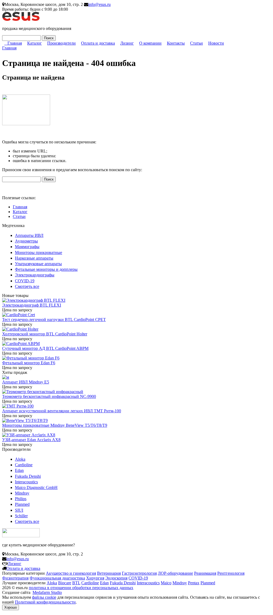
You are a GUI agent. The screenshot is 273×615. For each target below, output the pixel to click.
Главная (14, 43)
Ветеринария (109, 573)
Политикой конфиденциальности (45, 602)
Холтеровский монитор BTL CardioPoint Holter (44, 334)
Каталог (34, 43)
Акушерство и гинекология (71, 573)
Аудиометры (26, 241)
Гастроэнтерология (139, 573)
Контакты (176, 43)
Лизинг (127, 43)
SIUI (19, 510)
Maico (166, 583)
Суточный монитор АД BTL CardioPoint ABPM (45, 348)
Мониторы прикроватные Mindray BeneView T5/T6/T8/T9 (54, 425)
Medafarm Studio (47, 592)
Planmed (22, 504)
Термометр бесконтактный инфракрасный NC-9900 (49, 396)
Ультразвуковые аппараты (38, 263)
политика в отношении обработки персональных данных (81, 587)
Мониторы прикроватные (38, 252)
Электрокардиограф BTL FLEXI (31, 305)
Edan (19, 470)
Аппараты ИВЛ (29, 235)
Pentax (193, 583)
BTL (76, 583)
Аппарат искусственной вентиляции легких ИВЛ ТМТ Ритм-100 (61, 411)
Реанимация (205, 573)
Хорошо (10, 607)
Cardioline (24, 465)
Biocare (64, 583)
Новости (216, 43)
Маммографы (27, 246)
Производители (61, 43)
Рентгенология (230, 573)
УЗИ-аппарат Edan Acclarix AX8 (31, 439)
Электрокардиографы (34, 275)
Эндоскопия (116, 578)
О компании (150, 43)
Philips (20, 498)
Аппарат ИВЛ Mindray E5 (25, 382)
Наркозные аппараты (34, 258)
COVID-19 (24, 281)
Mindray (22, 493)
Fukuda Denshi (28, 476)
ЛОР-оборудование (175, 573)
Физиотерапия (15, 578)
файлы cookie (44, 597)
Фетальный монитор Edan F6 (28, 363)
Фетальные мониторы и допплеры (46, 269)
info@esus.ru (99, 4)
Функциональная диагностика (57, 578)
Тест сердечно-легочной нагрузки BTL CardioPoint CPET (54, 319)
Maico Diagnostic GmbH (36, 487)
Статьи (196, 43)
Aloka (20, 459)
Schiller (21, 516)
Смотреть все (27, 286)
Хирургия (95, 578)
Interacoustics (26, 482)
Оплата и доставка (98, 43)
